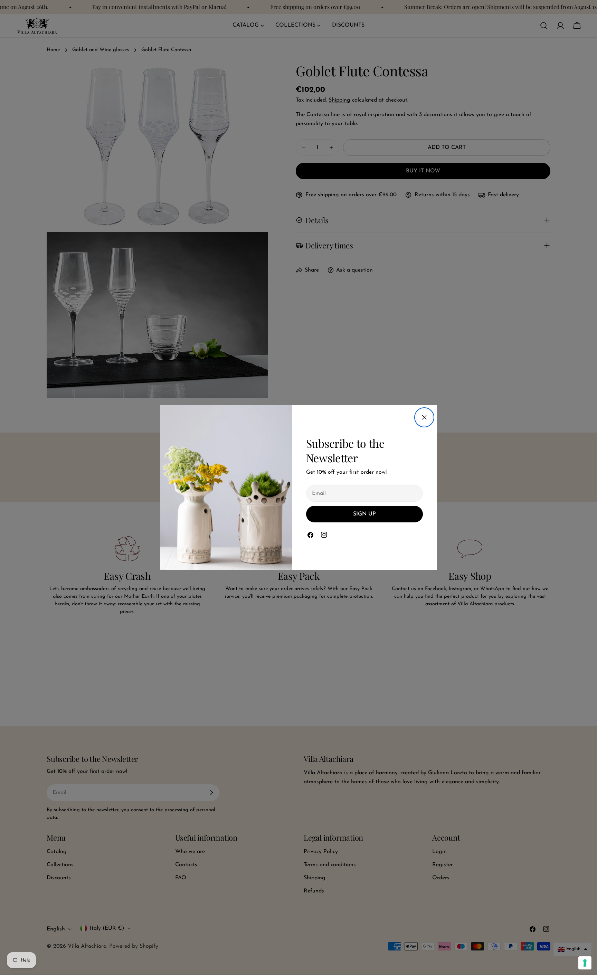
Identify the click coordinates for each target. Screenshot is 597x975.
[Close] (424, 417)
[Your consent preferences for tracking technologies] (584, 962)
